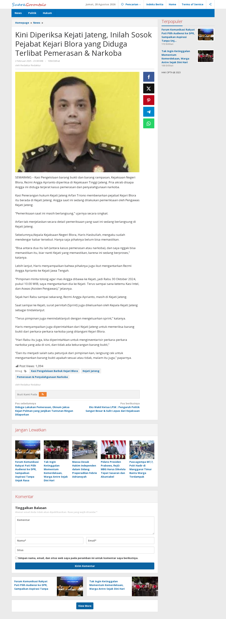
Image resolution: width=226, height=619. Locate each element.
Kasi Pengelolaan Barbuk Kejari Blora (54, 371)
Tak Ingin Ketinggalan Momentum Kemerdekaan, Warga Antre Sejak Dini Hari (107, 585)
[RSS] (43, 394)
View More (84, 606)
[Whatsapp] (148, 123)
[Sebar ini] (148, 77)
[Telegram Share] (148, 112)
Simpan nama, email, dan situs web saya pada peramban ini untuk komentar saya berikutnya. (78, 558)
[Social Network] (210, 4)
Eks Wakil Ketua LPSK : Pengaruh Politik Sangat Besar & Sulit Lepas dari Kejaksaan (112, 407)
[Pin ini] (148, 100)
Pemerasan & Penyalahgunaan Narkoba (42, 377)
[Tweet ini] (148, 88)
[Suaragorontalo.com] (29, 4)
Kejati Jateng (91, 371)
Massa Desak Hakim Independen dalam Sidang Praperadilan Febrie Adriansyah (84, 469)
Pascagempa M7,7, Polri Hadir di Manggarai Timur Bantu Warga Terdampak (141, 469)
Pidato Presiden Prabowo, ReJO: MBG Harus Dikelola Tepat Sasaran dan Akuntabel (113, 469)
